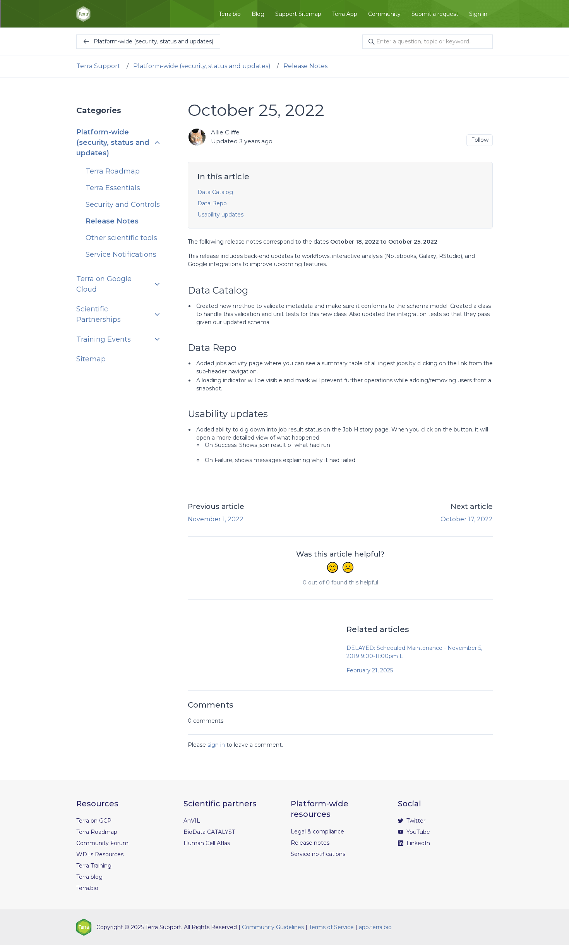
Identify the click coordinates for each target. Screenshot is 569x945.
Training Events (103, 339)
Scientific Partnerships (98, 314)
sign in (216, 744)
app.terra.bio (375, 927)
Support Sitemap (298, 13)
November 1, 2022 (215, 519)
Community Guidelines (273, 927)
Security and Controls (123, 204)
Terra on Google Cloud (104, 284)
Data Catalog (215, 192)
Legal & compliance (317, 831)
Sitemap (91, 359)
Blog (258, 13)
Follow (479, 139)
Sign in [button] (478, 13)
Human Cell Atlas (206, 843)
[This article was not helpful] (348, 568)
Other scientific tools (121, 238)
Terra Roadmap (113, 171)
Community (384, 13)
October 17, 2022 (466, 519)
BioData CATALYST (209, 831)
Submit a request (434, 13)
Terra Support (98, 66)
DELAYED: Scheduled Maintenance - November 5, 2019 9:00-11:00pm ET (414, 652)
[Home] (83, 14)
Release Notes (305, 66)
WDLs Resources (99, 854)
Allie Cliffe (225, 132)
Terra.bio (230, 13)
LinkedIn (417, 843)
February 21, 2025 (369, 670)
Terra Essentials (113, 188)
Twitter (415, 820)
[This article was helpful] (332, 568)
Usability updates (220, 214)
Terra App (344, 13)
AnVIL (191, 820)
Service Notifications (121, 254)
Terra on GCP (93, 820)
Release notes (310, 842)
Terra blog (89, 876)
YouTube (417, 831)
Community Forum (102, 843)
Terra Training (93, 865)
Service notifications (318, 853)
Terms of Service (331, 927)
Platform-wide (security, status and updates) (202, 66)
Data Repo (212, 203)
